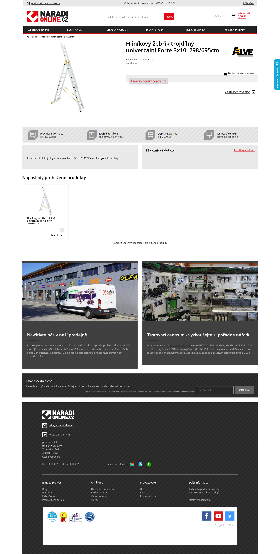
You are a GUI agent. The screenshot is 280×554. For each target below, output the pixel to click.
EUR (220, 15)
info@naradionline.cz (61, 425)
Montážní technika (56, 36)
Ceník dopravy (99, 496)
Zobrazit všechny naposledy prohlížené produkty (140, 242)
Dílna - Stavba (38, 36)
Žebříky (71, 36)
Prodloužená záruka (53, 499)
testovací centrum (180, 345)
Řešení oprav (49, 496)
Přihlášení (248, 3)
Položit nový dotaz (244, 150)
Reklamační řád (99, 492)
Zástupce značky (237, 92)
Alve (137, 63)
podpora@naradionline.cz (45, 3)
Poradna (47, 492)
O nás (143, 489)
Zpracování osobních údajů (204, 492)
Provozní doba (148, 496)
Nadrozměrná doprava (241, 73)
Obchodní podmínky (102, 489)
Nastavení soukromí (200, 499)
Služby (94, 499)
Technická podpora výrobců (204, 489)
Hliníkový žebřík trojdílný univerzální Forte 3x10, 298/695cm (41, 221)
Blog (44, 489)
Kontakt (144, 492)
